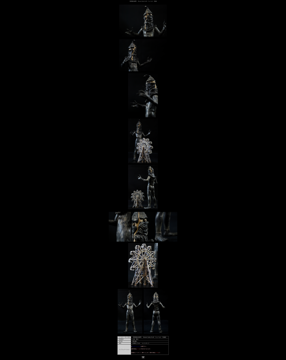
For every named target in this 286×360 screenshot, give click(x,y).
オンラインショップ (136, 346)
